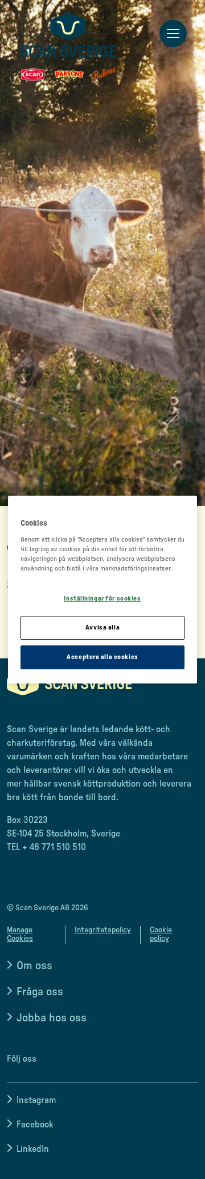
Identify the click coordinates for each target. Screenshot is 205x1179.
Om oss (34, 965)
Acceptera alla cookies (102, 657)
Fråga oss (40, 992)
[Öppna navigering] (173, 34)
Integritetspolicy (103, 930)
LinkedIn (33, 1148)
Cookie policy (161, 934)
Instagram (36, 1100)
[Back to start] (68, 47)
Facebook (35, 1124)
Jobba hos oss (52, 1018)
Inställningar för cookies (102, 599)
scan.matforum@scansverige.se (69, 869)
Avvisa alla (102, 627)
